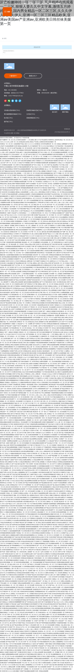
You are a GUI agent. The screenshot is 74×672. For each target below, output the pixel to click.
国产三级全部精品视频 (14, 566)
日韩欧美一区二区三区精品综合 (25, 321)
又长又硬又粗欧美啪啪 (20, 497)
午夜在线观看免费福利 (41, 342)
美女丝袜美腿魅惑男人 (30, 202)
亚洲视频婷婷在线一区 (41, 591)
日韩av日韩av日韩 (30, 244)
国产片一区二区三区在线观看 (64, 288)
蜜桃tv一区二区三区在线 (65, 549)
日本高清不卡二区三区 (11, 386)
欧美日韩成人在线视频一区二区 (40, 416)
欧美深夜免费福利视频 (51, 303)
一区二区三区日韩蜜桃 (57, 631)
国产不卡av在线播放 (31, 472)
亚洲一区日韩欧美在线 (59, 282)
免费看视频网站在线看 (62, 503)
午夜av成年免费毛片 (60, 497)
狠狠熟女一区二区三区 (23, 512)
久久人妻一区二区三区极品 (62, 422)
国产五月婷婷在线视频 (14, 539)
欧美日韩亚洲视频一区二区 (60, 154)
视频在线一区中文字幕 (61, 489)
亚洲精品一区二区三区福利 (16, 219)
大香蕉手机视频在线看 (56, 639)
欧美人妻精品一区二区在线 (50, 501)
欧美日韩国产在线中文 (14, 296)
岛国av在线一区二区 (54, 493)
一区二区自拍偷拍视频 (32, 336)
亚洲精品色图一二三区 (44, 577)
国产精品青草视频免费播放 (38, 179)
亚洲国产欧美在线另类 (33, 280)
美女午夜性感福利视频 (8, 510)
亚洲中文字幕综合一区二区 (46, 185)
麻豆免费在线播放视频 (53, 231)
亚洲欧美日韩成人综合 (18, 372)
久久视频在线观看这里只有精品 (27, 382)
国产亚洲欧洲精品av (10, 658)
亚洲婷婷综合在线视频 (33, 175)
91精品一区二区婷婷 (11, 493)
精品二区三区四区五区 (63, 194)
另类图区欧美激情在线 (17, 637)
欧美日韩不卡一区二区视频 (26, 593)
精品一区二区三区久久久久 (52, 581)
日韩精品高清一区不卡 (16, 485)
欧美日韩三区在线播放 (8, 192)
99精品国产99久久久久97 (26, 236)
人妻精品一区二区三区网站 (50, 439)
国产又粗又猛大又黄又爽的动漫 (23, 411)
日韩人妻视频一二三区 (19, 173)
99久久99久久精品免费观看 (55, 158)
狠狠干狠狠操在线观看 (18, 183)
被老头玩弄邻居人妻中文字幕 (38, 319)
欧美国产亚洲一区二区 (21, 434)
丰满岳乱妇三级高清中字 (64, 524)
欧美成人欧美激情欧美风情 (24, 388)
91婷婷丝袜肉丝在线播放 (27, 591)
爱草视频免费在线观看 (14, 662)
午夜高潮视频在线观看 (60, 480)
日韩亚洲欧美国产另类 (28, 579)
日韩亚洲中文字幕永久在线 (45, 202)
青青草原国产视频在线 (30, 150)
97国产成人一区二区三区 (55, 585)
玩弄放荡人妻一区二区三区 (25, 648)
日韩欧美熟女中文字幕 (22, 606)
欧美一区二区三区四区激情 (64, 514)
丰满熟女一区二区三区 (24, 248)
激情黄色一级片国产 (67, 493)
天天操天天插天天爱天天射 (43, 556)
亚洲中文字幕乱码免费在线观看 (9, 179)
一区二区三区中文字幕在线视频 (52, 568)
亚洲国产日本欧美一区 (22, 359)
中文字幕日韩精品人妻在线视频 (12, 650)
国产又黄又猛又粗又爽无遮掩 (55, 267)
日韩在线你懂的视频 (46, 219)
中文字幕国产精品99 (33, 357)
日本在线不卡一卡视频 (63, 265)
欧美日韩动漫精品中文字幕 (58, 395)
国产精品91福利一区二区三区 (14, 641)
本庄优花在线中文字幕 (32, 623)
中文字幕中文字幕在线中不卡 (35, 445)
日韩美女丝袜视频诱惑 (8, 158)
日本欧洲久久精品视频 (6, 263)
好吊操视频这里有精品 (19, 600)
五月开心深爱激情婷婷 (39, 388)
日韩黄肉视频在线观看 (62, 562)
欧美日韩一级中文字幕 (33, 148)
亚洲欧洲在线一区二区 (45, 259)
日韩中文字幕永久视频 (46, 495)
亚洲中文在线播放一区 (32, 183)
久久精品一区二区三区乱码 (16, 612)
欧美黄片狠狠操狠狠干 (48, 422)
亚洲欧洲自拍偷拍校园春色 (9, 608)
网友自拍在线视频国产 (22, 229)
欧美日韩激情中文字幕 (35, 604)
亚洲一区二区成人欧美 (11, 211)
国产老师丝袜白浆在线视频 (17, 524)
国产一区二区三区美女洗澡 (49, 296)
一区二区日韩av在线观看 (14, 271)
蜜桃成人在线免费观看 (22, 192)
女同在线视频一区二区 (46, 242)
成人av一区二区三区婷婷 (51, 169)
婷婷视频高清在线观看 (66, 344)
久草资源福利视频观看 (19, 311)
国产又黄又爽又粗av (61, 275)
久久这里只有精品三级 (25, 543)
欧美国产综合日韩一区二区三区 (52, 583)
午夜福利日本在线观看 (62, 349)
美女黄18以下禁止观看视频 (48, 290)
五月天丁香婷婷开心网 (35, 365)
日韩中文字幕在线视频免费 (23, 165)
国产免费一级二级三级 (66, 231)
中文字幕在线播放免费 (34, 422)
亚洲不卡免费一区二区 (22, 250)
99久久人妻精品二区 (24, 179)
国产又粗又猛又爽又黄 (59, 355)
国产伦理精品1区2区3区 (41, 246)
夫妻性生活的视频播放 (63, 464)
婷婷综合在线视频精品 (6, 167)
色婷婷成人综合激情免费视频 (35, 508)
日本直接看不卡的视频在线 (29, 238)
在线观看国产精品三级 (20, 144)
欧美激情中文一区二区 (19, 259)
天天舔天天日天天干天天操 (42, 236)
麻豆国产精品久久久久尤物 (50, 234)
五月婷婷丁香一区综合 (49, 328)
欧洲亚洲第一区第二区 (29, 397)
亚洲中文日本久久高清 (12, 261)
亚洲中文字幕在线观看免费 (21, 167)
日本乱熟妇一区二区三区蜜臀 (64, 357)
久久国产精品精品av (24, 211)
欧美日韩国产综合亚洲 (50, 194)
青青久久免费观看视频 (62, 292)
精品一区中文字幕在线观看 (13, 644)
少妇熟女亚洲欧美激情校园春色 (53, 250)
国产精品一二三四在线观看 (61, 600)
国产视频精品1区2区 (66, 188)
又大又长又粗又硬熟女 (47, 146)
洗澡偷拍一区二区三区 (11, 160)
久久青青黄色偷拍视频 (17, 597)
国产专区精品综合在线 (6, 190)
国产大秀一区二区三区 (9, 162)
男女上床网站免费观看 (6, 347)
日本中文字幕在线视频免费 (64, 409)
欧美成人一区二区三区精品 (54, 301)
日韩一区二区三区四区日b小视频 (63, 298)
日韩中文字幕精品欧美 (59, 374)
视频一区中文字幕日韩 (19, 495)
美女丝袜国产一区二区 (18, 154)
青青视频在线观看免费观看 (24, 317)
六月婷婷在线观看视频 (45, 240)
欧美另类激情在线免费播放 (33, 372)
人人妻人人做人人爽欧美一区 (33, 629)
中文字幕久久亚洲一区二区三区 (15, 340)
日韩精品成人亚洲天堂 (22, 439)
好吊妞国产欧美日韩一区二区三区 (14, 595)
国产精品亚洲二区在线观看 (48, 307)
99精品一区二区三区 (26, 413)
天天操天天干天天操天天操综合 (27, 478)
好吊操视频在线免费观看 (60, 152)
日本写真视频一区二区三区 (17, 217)
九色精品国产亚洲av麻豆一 (16, 152)
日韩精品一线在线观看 (27, 384)
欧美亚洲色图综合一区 (28, 198)
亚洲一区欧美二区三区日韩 (28, 305)
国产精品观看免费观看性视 (7, 229)
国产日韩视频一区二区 (24, 395)
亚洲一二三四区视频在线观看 (25, 273)
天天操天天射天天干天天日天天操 (15, 334)
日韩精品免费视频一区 (23, 457)
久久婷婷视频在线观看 (43, 466)
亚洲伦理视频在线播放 (67, 403)
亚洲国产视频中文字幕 (63, 290)
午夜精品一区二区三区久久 (23, 533)
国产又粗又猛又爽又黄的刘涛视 (48, 309)
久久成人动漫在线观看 (61, 430)
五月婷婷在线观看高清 (11, 248)
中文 (64, 3)
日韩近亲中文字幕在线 (34, 549)
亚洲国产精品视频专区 (28, 556)
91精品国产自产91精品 (44, 646)
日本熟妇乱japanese (18, 288)
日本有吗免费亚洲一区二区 (48, 144)
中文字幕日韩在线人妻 (53, 313)
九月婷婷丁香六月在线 (57, 662)
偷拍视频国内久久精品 (55, 162)
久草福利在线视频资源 (36, 194)
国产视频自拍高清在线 (8, 171)
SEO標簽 (16, 133)
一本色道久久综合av (46, 374)
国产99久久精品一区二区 (45, 152)
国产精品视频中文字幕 (57, 451)
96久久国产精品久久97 (8, 503)
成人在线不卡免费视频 (15, 309)
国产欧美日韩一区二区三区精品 (60, 263)
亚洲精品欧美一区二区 (19, 405)
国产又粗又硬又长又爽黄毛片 (58, 472)
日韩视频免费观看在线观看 (7, 533)
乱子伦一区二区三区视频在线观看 (30, 627)
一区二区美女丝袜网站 (14, 470)
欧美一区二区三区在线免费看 (37, 441)
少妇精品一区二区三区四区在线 (55, 413)
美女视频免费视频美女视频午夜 (47, 514)
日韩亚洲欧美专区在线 (6, 173)
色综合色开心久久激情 (32, 240)
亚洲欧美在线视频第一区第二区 (56, 558)
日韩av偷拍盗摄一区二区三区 (59, 608)
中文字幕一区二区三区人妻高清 (37, 231)
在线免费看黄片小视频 (8, 323)
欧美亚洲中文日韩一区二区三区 (11, 305)
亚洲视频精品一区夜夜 (21, 221)
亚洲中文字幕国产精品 (18, 623)
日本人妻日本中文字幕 (59, 252)
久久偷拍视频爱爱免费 (13, 531)
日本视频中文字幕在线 (12, 543)
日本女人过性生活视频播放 (61, 175)
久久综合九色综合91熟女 (17, 480)
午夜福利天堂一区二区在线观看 (57, 411)
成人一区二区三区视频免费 (39, 248)
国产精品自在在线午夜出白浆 (52, 508)
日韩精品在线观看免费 (64, 462)
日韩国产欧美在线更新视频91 (13, 449)
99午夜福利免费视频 (9, 587)
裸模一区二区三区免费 (20, 177)
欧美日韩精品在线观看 (66, 516)
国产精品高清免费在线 (36, 457)
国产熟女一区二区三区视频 (7, 250)
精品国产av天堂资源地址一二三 (21, 213)
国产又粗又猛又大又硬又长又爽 (54, 424)
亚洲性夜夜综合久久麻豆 (61, 242)
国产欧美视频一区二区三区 (33, 334)
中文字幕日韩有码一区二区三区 (25, 516)
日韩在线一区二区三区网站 (50, 606)
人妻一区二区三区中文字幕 (18, 432)
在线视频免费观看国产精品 (9, 403)
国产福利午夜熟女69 (6, 288)
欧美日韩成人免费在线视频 (39, 361)
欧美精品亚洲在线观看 (29, 466)
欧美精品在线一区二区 (36, 409)
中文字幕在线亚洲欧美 (39, 267)
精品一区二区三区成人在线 (62, 505)
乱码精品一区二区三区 (6, 405)
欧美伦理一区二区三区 (40, 669)
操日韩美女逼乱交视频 (25, 344)
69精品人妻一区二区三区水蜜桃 (62, 200)
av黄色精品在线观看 (24, 194)
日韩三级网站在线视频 (8, 606)
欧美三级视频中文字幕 (41, 321)
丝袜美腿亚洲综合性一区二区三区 (31, 296)
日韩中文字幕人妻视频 (39, 171)
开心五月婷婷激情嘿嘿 (37, 211)
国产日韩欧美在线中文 (8, 554)
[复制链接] (19, 100)
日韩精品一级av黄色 (61, 625)
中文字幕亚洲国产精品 (23, 208)
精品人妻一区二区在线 (33, 347)
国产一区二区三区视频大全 (18, 338)
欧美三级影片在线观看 (61, 336)
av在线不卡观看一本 (57, 587)
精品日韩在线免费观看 (43, 206)
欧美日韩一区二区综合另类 (40, 255)
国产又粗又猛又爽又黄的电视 (60, 223)
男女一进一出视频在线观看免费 (27, 252)
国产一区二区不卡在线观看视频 (29, 200)
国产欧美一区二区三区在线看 (55, 204)
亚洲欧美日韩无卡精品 (39, 633)
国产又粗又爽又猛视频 (24, 160)
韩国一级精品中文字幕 (13, 200)
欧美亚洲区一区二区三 (32, 635)
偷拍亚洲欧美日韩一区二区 (14, 397)
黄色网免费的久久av (63, 614)
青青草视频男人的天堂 (26, 376)
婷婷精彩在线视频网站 (49, 349)
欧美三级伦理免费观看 (47, 175)
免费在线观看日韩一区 (17, 223)
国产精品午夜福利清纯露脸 (34, 349)
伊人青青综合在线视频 (6, 259)
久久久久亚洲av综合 (13, 664)
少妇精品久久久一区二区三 (50, 181)
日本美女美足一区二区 (47, 564)
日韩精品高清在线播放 (28, 271)
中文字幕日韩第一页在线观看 (63, 146)
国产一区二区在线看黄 (52, 388)
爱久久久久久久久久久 (23, 568)
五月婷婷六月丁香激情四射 (50, 167)
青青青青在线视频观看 (32, 526)
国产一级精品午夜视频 (49, 311)
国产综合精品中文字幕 (50, 443)
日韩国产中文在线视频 (61, 526)
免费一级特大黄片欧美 (11, 648)
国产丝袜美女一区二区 (66, 560)
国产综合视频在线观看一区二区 (46, 478)
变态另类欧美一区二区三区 (51, 457)
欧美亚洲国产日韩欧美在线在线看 (62, 520)
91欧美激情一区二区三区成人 (52, 459)
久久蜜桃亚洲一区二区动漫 (46, 336)
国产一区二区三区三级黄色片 (45, 545)
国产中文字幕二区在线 (45, 183)
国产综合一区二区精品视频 (33, 217)
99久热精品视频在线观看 (55, 319)
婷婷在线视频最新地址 (46, 173)
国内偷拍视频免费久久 (32, 529)
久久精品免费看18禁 (37, 459)
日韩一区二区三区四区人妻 (14, 614)
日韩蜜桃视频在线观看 (53, 516)
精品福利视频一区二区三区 (9, 275)
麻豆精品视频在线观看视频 (9, 257)
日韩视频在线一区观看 (52, 315)
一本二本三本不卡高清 (64, 443)
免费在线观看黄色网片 (28, 378)
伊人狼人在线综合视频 (35, 234)
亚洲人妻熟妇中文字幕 (11, 462)
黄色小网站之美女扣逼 (47, 497)
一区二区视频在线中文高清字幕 (48, 635)
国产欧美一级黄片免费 (6, 443)
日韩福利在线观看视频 (66, 257)
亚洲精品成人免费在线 (25, 261)
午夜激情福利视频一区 (62, 623)
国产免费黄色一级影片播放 (44, 644)
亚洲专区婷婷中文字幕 (35, 487)
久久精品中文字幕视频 (23, 162)
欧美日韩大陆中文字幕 (44, 150)
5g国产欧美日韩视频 (48, 365)
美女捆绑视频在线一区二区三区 (59, 654)
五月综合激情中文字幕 (46, 660)
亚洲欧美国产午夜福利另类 (56, 342)
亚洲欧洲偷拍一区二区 (33, 294)
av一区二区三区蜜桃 (50, 445)
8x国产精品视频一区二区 (19, 148)
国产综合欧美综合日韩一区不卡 (31, 470)
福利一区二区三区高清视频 (32, 219)
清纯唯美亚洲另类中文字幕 (21, 424)
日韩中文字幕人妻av (18, 374)
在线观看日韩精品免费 (27, 286)
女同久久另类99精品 (42, 382)
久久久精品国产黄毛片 (52, 441)
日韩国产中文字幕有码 (14, 198)
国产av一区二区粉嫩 (41, 156)
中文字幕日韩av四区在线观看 (10, 455)
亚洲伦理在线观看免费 (20, 290)
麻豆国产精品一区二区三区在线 (20, 292)
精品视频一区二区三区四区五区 (45, 275)
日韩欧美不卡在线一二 (52, 171)
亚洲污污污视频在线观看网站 (17, 420)
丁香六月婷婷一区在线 (31, 464)
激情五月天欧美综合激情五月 (19, 196)
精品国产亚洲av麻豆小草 (55, 418)
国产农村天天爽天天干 (32, 154)
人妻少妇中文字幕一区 (48, 196)
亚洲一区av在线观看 (40, 667)
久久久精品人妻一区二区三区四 (20, 428)
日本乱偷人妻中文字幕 (33, 177)
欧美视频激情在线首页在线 (51, 436)
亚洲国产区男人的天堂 (16, 351)
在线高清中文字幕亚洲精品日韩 (28, 654)
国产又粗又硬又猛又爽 (55, 244)
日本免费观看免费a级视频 (35, 330)
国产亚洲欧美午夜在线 (16, 342)
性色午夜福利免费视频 (37, 169)
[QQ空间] (16, 100)
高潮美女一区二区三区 (6, 144)
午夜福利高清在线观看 (40, 499)
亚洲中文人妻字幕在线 (42, 244)
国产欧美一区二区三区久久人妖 (22, 190)
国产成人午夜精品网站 (45, 200)
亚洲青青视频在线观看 (13, 188)
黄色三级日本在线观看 (18, 185)
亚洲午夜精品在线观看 (20, 146)
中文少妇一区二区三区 (28, 662)
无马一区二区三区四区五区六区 (61, 219)
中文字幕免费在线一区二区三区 (17, 294)
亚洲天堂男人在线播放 (40, 313)
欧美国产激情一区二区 (46, 595)
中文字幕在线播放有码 (14, 156)
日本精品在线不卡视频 (27, 499)
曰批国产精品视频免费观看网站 (41, 399)
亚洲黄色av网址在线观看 (12, 344)
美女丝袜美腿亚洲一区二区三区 (58, 382)
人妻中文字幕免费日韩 (43, 639)
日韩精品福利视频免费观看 (54, 179)
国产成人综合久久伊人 (35, 167)
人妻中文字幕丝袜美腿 (44, 326)
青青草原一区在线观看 (16, 401)
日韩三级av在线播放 (29, 342)
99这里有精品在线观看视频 (10, 353)
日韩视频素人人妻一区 (9, 568)
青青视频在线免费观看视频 (12, 246)
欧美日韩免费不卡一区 (12, 399)
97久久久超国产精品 (55, 317)
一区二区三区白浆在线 (39, 315)
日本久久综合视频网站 (61, 217)
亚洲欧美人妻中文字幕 (60, 229)
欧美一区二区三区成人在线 (7, 359)
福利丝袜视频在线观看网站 (31, 282)
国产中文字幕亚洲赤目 (41, 271)
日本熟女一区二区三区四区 (21, 436)
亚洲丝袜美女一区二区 (21, 365)
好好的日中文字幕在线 (62, 307)
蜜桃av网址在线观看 (10, 273)
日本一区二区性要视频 (36, 476)
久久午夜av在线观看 (46, 280)
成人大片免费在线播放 (66, 171)
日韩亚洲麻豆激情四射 (47, 298)
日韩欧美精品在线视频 (38, 303)
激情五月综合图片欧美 (16, 367)
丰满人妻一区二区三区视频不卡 (27, 275)
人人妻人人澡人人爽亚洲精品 (37, 192)
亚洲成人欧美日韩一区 (60, 284)
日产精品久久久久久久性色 (56, 246)
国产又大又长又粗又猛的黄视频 (23, 267)
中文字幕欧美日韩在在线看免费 (13, 501)
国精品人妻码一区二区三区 (45, 284)
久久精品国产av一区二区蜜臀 (24, 323)
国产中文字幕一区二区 (18, 265)
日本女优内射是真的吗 (17, 514)
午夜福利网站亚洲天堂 (43, 305)
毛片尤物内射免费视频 (45, 154)
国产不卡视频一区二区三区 (61, 173)
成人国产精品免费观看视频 (10, 447)
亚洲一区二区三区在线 (33, 173)
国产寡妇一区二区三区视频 (46, 621)
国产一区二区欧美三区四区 (8, 388)
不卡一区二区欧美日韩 (40, 403)
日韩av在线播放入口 (46, 338)
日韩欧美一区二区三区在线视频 (52, 547)
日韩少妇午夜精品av (62, 221)
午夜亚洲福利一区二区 (28, 156)
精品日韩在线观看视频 (31, 152)
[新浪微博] (5, 100)
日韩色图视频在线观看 (25, 399)
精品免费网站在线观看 (35, 439)
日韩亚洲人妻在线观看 (45, 520)
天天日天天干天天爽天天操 (56, 539)
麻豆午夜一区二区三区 (22, 158)
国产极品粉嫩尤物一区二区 (7, 439)
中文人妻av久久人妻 (61, 185)
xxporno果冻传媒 (48, 229)
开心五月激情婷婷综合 (19, 347)
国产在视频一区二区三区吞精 (16, 621)
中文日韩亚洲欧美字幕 (27, 531)
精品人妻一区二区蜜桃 (22, 301)
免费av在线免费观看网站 (23, 319)
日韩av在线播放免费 (55, 449)
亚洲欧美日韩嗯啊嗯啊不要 (16, 602)
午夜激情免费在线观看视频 (13, 242)
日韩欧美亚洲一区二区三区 (48, 470)
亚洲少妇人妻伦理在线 (49, 221)
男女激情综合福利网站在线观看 (55, 633)
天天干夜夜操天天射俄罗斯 (34, 518)
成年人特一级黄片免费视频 (58, 575)
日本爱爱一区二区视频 (55, 273)
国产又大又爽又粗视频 (61, 529)
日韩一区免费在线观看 (54, 190)
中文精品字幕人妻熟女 (65, 181)
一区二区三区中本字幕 (56, 351)
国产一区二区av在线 (61, 618)
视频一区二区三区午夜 (56, 206)
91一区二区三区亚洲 (49, 512)
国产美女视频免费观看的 (62, 478)
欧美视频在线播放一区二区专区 (9, 204)
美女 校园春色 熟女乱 (33, 495)
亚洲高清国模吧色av (68, 386)
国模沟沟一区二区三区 (43, 654)
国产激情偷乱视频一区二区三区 (25, 393)
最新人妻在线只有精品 (17, 631)
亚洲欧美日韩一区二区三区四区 (18, 231)
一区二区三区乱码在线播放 (23, 227)
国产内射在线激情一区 (24, 361)
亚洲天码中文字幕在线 (40, 188)
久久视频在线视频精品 (63, 420)
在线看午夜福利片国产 (11, 652)
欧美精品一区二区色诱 (55, 572)
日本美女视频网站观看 (64, 277)
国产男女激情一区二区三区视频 (27, 386)
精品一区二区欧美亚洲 (44, 269)
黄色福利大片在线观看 (50, 434)
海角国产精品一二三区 (53, 188)
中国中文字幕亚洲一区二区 (34, 453)
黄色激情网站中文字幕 (32, 185)
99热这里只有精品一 (53, 257)
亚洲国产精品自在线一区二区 (42, 215)
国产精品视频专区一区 (14, 307)
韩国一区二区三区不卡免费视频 (60, 215)
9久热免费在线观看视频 (19, 520)
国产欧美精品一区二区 (33, 600)
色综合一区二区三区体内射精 (16, 529)
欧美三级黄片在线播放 (32, 363)
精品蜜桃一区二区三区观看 (29, 326)
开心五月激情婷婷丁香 (34, 146)
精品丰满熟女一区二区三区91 (59, 236)
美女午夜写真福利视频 (25, 255)
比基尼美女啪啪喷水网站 (36, 250)
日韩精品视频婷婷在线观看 (32, 595)
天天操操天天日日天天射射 (34, 311)
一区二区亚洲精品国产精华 (65, 309)
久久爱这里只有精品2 (51, 462)
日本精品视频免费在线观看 (44, 353)
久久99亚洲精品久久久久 (40, 455)
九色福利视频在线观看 (12, 255)
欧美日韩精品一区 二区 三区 (10, 585)
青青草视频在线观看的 (12, 560)
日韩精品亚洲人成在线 (29, 351)
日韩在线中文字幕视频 (19, 349)
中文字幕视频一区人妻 (65, 627)
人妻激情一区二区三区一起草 (39, 225)
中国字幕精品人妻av (50, 370)
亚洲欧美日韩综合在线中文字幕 (34, 524)
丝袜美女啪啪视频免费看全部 (34, 265)
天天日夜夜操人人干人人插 (29, 269)
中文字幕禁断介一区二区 (35, 221)
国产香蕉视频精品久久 (16, 545)
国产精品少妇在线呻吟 (19, 280)
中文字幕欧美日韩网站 (36, 503)
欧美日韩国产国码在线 (11, 416)
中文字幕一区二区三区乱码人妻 (59, 376)
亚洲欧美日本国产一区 (37, 581)
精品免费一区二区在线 (48, 217)
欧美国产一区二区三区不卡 (54, 667)
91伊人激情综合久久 (52, 261)
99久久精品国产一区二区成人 (63, 621)
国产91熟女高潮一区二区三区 (46, 288)
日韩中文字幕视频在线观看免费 (39, 162)
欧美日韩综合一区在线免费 (44, 252)
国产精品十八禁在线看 (34, 564)
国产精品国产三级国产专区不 (13, 326)
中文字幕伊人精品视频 (32, 489)
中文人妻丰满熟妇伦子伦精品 (10, 570)
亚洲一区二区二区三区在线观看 (38, 407)
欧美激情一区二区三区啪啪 (63, 518)
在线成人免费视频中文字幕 (64, 144)
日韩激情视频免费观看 (39, 560)
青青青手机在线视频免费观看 (21, 169)
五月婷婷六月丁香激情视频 (41, 541)
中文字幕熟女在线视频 (55, 213)
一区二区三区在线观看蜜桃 (30, 367)
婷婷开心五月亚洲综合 (48, 629)
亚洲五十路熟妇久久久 (37, 160)
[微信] (9, 100)
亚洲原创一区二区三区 (53, 248)
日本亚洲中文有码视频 (58, 577)
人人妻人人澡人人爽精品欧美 (42, 451)
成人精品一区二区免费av (24, 303)
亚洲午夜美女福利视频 (9, 457)
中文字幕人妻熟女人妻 (36, 208)
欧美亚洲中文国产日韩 (24, 581)
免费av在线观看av (66, 581)
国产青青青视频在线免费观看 (54, 570)
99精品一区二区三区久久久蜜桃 (39, 572)
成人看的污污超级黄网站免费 (63, 372)
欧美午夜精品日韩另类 (6, 311)
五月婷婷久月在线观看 (56, 416)
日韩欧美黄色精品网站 (13, 355)
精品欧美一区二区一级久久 (40, 411)
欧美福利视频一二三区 (47, 148)
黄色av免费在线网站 (25, 459)
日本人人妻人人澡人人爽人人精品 (63, 202)
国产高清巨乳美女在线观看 (46, 529)
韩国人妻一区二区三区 (40, 204)
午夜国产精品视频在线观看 (64, 211)
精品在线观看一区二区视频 (51, 652)
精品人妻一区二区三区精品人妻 (52, 453)
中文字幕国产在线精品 (39, 261)
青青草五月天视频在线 (59, 259)
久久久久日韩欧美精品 (54, 156)
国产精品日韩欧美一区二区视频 (64, 177)
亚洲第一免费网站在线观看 (9, 441)
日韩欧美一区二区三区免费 (26, 585)
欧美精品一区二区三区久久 (53, 533)
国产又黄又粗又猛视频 (9, 409)
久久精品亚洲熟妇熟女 (24, 462)
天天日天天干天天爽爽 (41, 198)
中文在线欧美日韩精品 (6, 234)
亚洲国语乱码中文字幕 (49, 265)
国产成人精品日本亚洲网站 (57, 485)
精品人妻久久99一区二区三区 (18, 564)
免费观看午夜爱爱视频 (49, 503)
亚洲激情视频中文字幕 (61, 196)
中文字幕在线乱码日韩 (56, 468)
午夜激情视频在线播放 (57, 393)
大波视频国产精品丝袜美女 (60, 183)
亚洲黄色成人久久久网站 (17, 547)
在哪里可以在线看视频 (59, 353)
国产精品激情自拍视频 (17, 202)
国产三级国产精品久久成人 (34, 474)
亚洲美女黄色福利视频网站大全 (28, 535)
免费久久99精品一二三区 (19, 298)
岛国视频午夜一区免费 (42, 449)
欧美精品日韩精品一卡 (41, 566)
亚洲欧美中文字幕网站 (58, 150)
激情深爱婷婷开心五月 (55, 321)
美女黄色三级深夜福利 (43, 351)
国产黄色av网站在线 (60, 148)
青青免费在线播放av (45, 616)
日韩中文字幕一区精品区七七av (17, 357)
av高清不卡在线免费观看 (58, 399)
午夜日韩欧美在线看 (43, 472)
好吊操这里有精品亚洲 (27, 541)
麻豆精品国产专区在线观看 (56, 384)
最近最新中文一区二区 (35, 428)
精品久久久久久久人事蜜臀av (37, 301)
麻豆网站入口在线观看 (56, 656)
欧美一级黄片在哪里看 (61, 294)
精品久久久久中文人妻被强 (39, 190)
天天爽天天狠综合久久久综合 (26, 608)
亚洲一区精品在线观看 (52, 589)
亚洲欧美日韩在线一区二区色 (39, 213)
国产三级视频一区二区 (64, 363)
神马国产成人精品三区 (58, 650)
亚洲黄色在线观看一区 (8, 165)
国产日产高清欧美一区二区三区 (33, 547)
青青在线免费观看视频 (62, 370)
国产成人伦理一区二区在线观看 (43, 355)
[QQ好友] (12, 100)
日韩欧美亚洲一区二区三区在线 (48, 363)
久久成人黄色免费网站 (11, 361)
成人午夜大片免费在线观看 (42, 662)
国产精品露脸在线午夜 (19, 263)
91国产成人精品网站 (52, 165)
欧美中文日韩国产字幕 (27, 246)
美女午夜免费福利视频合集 (56, 566)
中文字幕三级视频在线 (34, 196)
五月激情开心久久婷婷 (54, 225)
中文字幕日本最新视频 (11, 395)
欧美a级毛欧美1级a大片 (6, 290)
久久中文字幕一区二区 (39, 664)
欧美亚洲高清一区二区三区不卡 (47, 464)
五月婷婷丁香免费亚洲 (21, 330)
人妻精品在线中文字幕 (35, 359)
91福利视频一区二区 (50, 211)
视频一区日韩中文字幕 (6, 349)
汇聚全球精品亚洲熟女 (31, 288)
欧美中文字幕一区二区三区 (58, 269)
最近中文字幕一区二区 (8, 319)
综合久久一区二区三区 (36, 568)
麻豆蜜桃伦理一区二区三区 (10, 468)
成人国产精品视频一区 (8, 227)
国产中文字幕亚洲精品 (40, 257)
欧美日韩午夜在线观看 (16, 505)
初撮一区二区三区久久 (39, 570)
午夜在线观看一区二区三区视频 (62, 595)
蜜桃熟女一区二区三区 (33, 660)
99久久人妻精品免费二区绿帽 (11, 667)
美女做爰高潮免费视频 (12, 376)
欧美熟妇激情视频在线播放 (49, 426)
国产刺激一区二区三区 (16, 206)
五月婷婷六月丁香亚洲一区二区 (31, 307)
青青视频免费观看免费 (27, 188)
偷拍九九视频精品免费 (12, 535)
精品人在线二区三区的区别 (10, 236)
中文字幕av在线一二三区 (66, 165)
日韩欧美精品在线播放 (34, 290)
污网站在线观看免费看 (52, 344)
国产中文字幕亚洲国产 (59, 240)
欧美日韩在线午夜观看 (51, 160)
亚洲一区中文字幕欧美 (58, 646)
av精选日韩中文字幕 (54, 591)
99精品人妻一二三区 (48, 334)
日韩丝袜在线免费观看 (53, 403)
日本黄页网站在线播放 (44, 223)
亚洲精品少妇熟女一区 (53, 286)
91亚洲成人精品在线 (66, 248)
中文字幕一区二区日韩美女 (34, 181)
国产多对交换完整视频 (43, 332)
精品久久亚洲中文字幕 (32, 430)
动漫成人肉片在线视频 (24, 390)
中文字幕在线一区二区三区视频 (48, 367)
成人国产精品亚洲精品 (6, 169)
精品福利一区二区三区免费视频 (31, 242)
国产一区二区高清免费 (28, 491)
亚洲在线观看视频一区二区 (64, 390)
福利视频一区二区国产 (32, 621)
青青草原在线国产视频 (29, 206)
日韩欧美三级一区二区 (55, 386)
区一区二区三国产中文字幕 (25, 403)
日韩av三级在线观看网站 (48, 177)
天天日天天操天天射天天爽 (25, 215)
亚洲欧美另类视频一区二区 (10, 478)
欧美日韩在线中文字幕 (17, 277)
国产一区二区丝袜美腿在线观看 (12, 418)
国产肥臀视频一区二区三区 (23, 510)
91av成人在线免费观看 (16, 656)
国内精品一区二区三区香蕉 (51, 330)
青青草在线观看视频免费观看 (24, 171)
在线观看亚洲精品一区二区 (7, 301)
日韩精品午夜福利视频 (58, 447)
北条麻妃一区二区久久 (25, 560)
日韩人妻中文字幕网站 (60, 238)
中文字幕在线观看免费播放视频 (38, 158)
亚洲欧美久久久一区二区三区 (49, 549)
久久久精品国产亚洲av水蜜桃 (27, 468)
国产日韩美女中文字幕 (31, 284)
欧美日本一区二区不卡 (20, 549)
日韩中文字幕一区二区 (25, 315)
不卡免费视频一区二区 (8, 476)
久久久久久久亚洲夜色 (33, 144)
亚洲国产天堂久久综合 (14, 238)
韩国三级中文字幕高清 (13, 413)
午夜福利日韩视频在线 (49, 474)
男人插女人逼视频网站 (35, 229)
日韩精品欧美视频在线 (55, 255)
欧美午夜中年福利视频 (44, 602)
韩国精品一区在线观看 (9, 208)
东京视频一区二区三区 (12, 315)
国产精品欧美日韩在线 (49, 562)
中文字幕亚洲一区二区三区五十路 (32, 401)
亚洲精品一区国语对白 (11, 382)
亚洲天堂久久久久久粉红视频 (10, 671)
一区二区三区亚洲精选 (17, 150)
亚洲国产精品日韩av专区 (19, 175)
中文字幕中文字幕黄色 (33, 298)
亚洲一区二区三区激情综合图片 (15, 284)
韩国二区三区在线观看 (19, 508)
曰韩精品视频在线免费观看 (41, 658)
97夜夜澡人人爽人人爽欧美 (32, 374)
